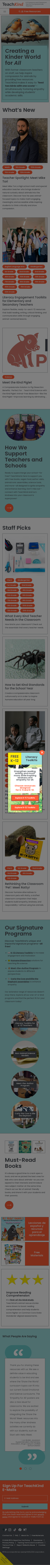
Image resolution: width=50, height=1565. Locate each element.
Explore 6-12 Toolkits (25, 807)
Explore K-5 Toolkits (25, 798)
